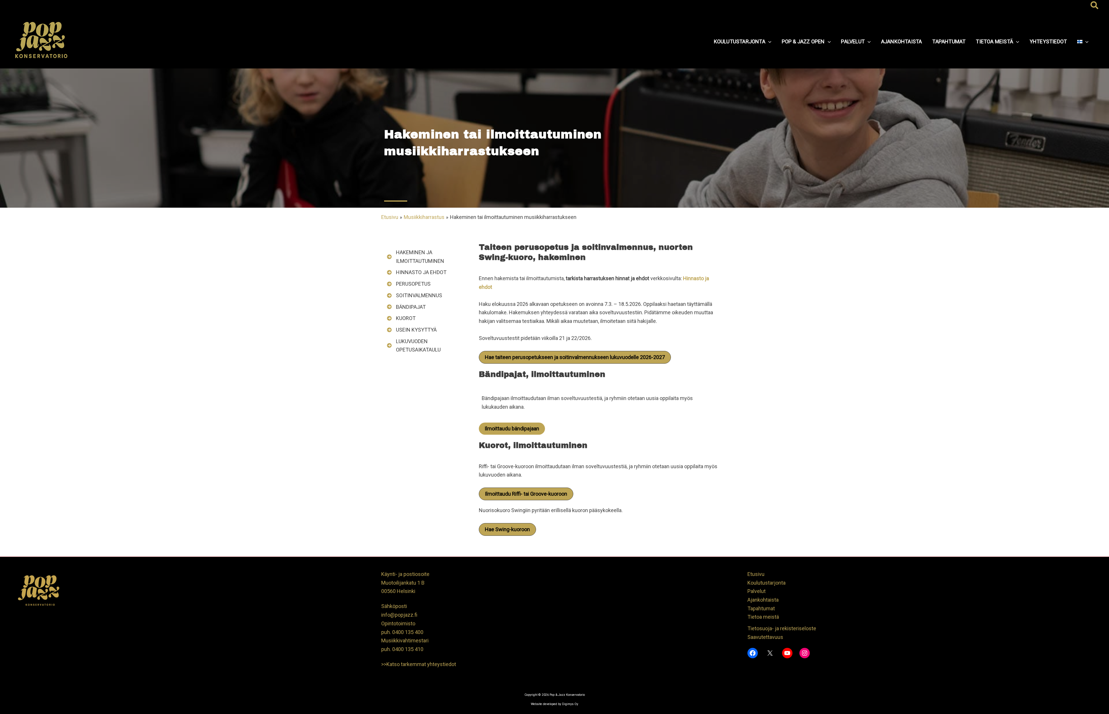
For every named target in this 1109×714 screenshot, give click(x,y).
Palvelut (756, 591)
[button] (1095, 6)
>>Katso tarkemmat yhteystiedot (418, 664)
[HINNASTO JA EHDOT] (416, 272)
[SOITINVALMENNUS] (414, 295)
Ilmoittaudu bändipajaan (512, 428)
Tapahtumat (761, 608)
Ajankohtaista (763, 600)
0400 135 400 (407, 632)
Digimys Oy (570, 704)
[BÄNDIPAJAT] (406, 307)
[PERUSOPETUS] (409, 284)
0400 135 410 (407, 649)
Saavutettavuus (765, 637)
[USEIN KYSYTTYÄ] (412, 330)
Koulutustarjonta (766, 583)
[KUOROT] (401, 318)
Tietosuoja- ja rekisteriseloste (781, 628)
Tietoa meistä (763, 617)
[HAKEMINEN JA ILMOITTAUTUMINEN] (424, 256)
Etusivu (755, 574)
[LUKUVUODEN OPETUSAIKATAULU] (424, 345)
